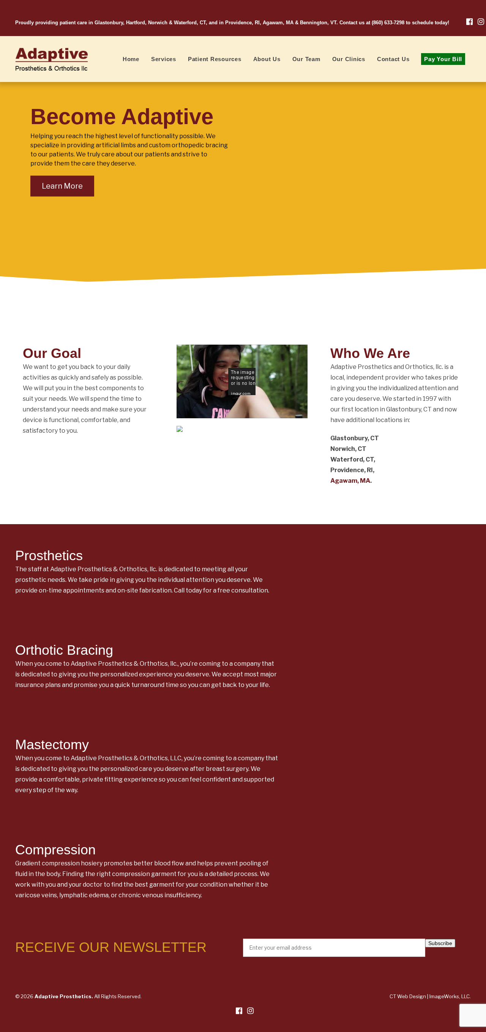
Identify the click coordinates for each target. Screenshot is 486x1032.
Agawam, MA (350, 480)
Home (131, 59)
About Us (267, 59)
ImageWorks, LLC (449, 996)
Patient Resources (214, 59)
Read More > (249, 548)
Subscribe (440, 943)
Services (163, 59)
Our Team (306, 59)
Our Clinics (348, 59)
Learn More (62, 185)
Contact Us (393, 59)
